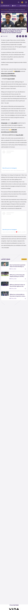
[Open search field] (19, 2)
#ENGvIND (17, 71)
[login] (22, 2)
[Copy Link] (26, 36)
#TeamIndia (4, 123)
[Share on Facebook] (17, 36)
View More (24, 259)
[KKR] (2, 2)
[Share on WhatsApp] (23, 36)
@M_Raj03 (14, 123)
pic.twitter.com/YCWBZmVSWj (9, 132)
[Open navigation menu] (26, 2)
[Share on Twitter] (20, 36)
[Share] (25, 269)
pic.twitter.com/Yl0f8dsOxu (8, 75)
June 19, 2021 (11, 78)
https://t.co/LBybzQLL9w (8, 73)
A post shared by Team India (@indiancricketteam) (14, 170)
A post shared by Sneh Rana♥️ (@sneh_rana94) (14, 232)
